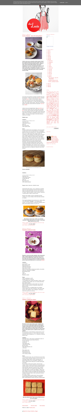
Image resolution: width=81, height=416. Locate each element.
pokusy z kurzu (53, 111)
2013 (48, 58)
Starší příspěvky (42, 405)
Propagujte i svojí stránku (50, 46)
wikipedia (25, 104)
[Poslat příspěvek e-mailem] (29, 293)
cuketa (53, 95)
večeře (55, 120)
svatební (48, 117)
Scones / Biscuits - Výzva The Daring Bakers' (32, 35)
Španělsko (53, 117)
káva (47, 103)
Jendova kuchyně (52, 102)
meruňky (48, 107)
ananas (47, 91)
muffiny (54, 107)
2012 (48, 59)
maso (55, 106)
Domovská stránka (34, 405)
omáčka (57, 109)
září (49, 65)
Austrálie (48, 92)
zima (58, 122)
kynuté (50, 104)
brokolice (52, 93)
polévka (57, 111)
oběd (52, 109)
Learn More (62, 2)
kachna (56, 102)
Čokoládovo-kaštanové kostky (28, 229)
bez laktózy (55, 92)
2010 (48, 85)
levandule (54, 104)
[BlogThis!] (31, 224)
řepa (50, 115)
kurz (56, 103)
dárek (58, 96)
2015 (48, 55)
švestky (48, 118)
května (50, 70)
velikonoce (48, 121)
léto (52, 104)
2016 (48, 53)
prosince (50, 60)
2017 (48, 52)
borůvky (49, 93)
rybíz (47, 115)
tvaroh (58, 119)
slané (58, 115)
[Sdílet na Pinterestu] (34, 224)
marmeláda (52, 106)
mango (58, 105)
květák (47, 104)
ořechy (48, 110)
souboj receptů (51, 116)
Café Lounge (57, 94)
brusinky (57, 93)
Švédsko (57, 117)
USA (47, 120)
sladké (30, 294)
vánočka (52, 120)
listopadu (50, 62)
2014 (48, 56)
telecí (50, 118)
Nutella (50, 109)
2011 (48, 83)
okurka (55, 109)
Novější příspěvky (25, 405)
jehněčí (47, 102)
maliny (51, 105)
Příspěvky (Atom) (32, 407)
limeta (58, 104)
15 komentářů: (25, 293)
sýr (50, 117)
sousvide (55, 116)
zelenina (55, 122)
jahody (56, 101)
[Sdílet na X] (32, 224)
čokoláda (27, 294)
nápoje (48, 108)
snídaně (48, 116)
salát (52, 115)
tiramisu (53, 119)
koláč (51, 103)
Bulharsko (48, 94)
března (50, 73)
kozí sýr (54, 103)
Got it (66, 2)
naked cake (57, 107)
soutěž (58, 116)
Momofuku (51, 107)
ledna (50, 76)
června (50, 69)
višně (55, 121)
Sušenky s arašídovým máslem (29, 299)
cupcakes (55, 95)
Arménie (58, 91)
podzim (49, 111)
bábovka (50, 92)
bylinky (53, 94)
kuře (58, 103)
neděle (56, 108)
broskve (55, 93)
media (58, 106)
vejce (58, 120)
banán (53, 92)
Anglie (50, 91)
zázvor (52, 122)
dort (47, 97)
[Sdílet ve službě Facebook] (33, 224)
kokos (49, 103)
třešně (56, 119)
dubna (50, 72)
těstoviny (52, 118)
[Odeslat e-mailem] (30, 224)
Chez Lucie (48, 35)
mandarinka (54, 105)
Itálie (51, 101)
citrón (51, 95)
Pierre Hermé (56, 110)
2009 (48, 86)
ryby (48, 115)
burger (51, 94)
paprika (50, 110)
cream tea (42, 103)
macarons (48, 105)
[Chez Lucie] (50, 45)
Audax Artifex (40, 108)
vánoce (33, 294)
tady (23, 110)
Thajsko (55, 118)
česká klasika (49, 96)
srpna (50, 66)
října (49, 63)
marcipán (48, 106)
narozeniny (51, 108)
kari (58, 102)
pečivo (39, 97)
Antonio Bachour (53, 91)
